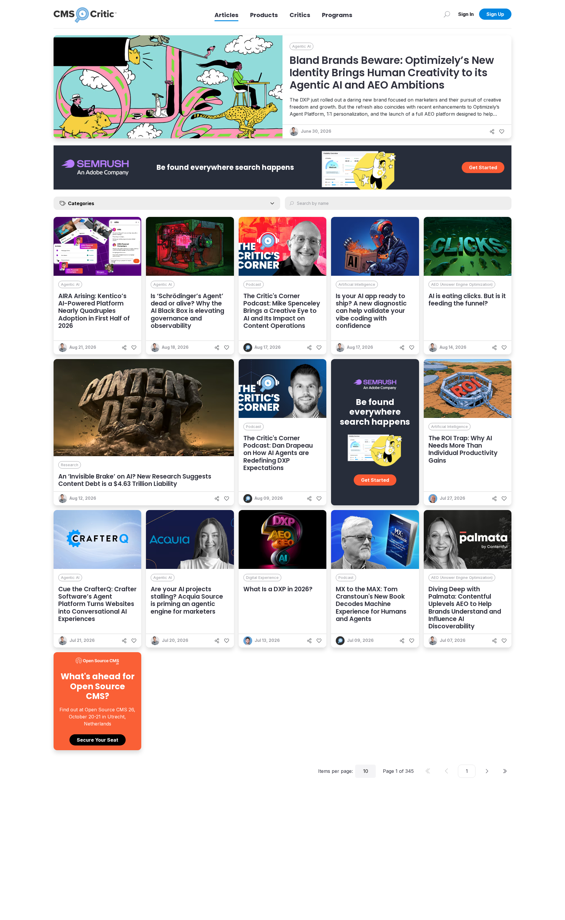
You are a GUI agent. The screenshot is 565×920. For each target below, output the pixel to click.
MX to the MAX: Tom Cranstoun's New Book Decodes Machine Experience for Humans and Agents (371, 604)
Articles (226, 15)
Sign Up (495, 14)
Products (264, 15)
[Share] (492, 131)
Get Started (483, 167)
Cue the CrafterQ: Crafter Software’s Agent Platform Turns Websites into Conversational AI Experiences (97, 604)
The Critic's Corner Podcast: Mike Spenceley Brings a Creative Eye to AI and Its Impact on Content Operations (281, 311)
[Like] (501, 131)
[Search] (446, 14)
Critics (300, 15)
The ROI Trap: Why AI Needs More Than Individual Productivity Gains (463, 449)
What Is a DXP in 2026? (278, 589)
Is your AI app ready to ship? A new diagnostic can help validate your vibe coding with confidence (371, 311)
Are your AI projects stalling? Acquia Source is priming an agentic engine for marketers (187, 600)
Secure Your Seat (97, 740)
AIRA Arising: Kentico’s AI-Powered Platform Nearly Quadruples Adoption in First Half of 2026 (94, 311)
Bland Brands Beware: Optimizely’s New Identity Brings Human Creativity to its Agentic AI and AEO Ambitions (392, 72)
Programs (337, 15)
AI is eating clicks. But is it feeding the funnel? (467, 300)
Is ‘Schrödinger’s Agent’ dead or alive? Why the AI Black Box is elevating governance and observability (187, 311)
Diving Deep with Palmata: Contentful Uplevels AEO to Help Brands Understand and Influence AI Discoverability (464, 607)
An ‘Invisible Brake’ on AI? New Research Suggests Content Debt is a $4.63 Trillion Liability (134, 480)
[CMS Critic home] (85, 14)
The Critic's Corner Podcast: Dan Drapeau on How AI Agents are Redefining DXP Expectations (278, 453)
